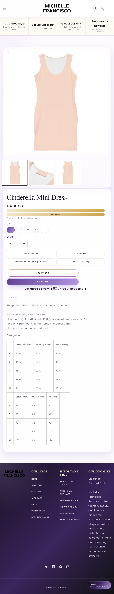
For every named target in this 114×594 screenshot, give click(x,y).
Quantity (11, 237)
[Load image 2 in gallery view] (41, 172)
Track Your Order (67, 483)
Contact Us (38, 511)
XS (10, 229)
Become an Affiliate (66, 492)
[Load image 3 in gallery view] (68, 172)
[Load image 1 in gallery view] (14, 172)
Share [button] (13, 297)
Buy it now (43, 282)
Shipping (11, 218)
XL (44, 229)
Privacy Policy (68, 507)
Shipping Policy (69, 501)
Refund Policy (68, 513)
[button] (4, 8)
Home (34, 479)
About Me (36, 485)
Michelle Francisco (60, 587)
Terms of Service (70, 520)
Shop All (36, 492)
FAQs (34, 505)
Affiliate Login (40, 517)
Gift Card (37, 498)
